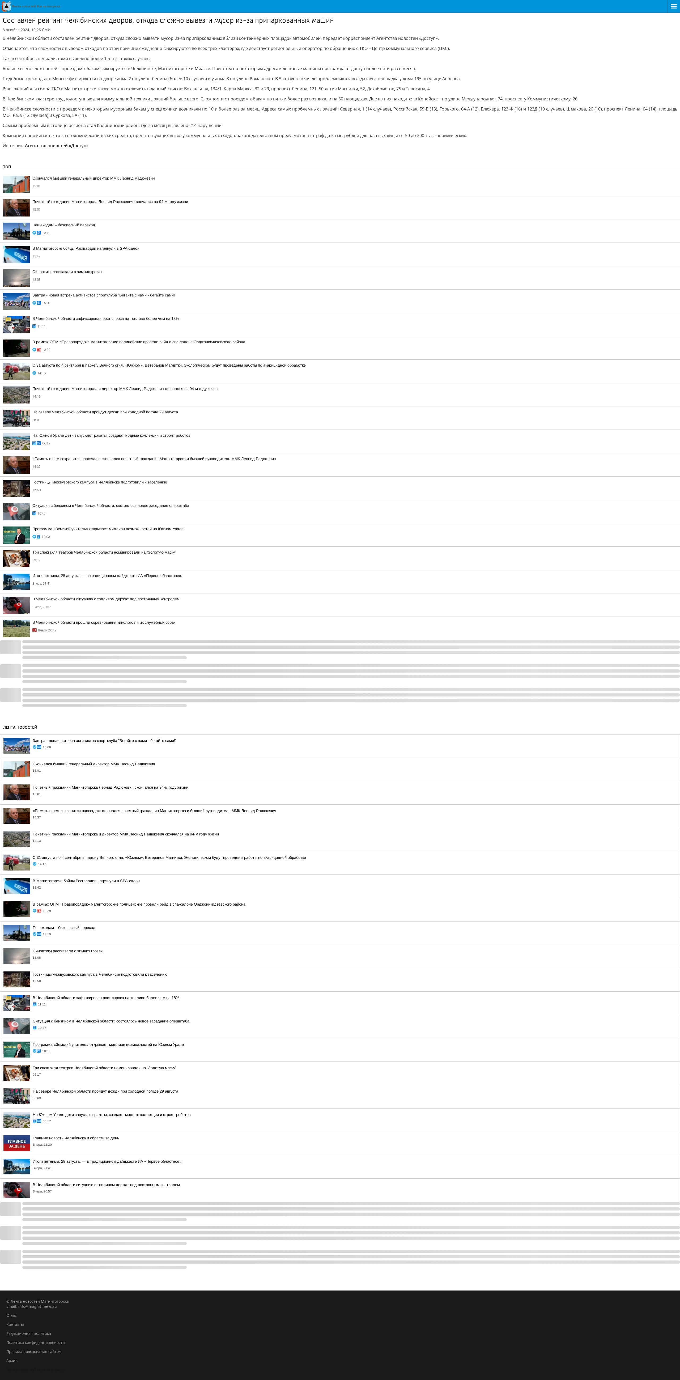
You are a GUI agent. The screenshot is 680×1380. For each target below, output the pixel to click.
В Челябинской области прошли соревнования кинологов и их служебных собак (103, 622)
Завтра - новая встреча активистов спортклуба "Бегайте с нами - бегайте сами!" (104, 295)
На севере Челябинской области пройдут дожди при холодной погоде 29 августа (105, 412)
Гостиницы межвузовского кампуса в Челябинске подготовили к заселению (99, 482)
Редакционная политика (28, 1333)
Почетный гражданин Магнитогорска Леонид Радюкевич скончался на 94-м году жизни (110, 201)
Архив (12, 1360)
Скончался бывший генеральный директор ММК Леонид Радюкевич (93, 178)
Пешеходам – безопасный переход (63, 225)
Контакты (15, 1324)
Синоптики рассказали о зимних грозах (67, 272)
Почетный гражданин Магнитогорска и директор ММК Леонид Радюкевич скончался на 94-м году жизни (125, 389)
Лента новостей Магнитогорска (35, 1369)
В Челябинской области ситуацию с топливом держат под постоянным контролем (106, 599)
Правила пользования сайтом (33, 1351)
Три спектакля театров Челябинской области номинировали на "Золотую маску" (104, 552)
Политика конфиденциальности (35, 1342)
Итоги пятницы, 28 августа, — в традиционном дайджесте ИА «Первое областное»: (107, 576)
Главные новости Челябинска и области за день (76, 1138)
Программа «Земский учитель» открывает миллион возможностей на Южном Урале (108, 529)
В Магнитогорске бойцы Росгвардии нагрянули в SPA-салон (85, 248)
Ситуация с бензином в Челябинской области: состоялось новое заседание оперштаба (110, 505)
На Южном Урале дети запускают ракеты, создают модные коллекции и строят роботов (111, 435)
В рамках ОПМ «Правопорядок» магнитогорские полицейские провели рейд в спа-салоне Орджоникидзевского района (138, 342)
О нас (11, 1315)
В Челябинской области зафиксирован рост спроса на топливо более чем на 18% (105, 318)
